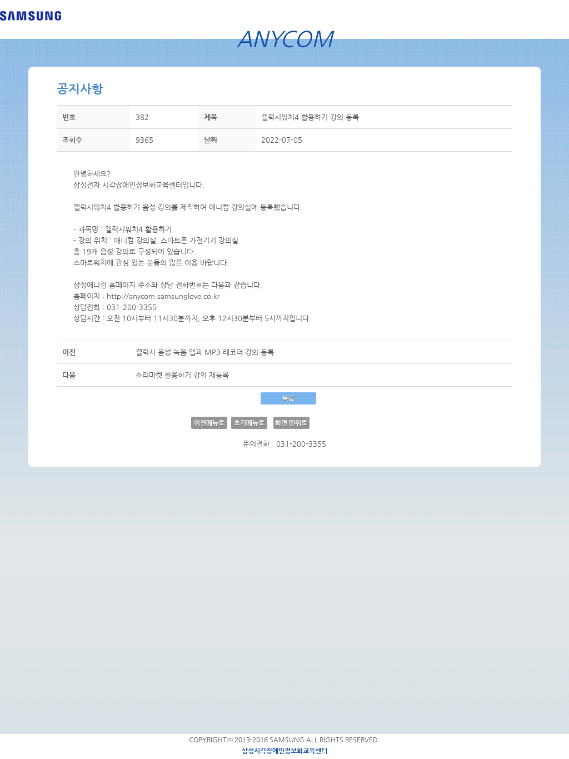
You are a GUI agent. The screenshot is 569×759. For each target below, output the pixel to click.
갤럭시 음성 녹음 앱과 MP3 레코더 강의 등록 (205, 352)
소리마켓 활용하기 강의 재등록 (182, 375)
